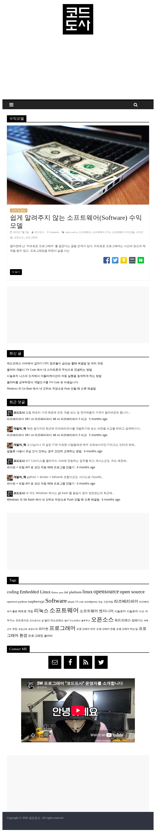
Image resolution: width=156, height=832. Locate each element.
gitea (61, 592)
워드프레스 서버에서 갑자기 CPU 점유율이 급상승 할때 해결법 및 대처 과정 (55, 363)
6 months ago (93, 451)
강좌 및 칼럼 (18, 210)
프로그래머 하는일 (127, 629)
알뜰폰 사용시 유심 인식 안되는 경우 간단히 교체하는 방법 (44, 451)
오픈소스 (19, 237)
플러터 (48, 635)
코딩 (14, 629)
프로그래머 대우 (85, 629)
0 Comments (53, 232)
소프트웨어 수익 (101, 232)
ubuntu (71, 602)
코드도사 (39, 232)
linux (87, 591)
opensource (106, 591)
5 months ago (98, 419)
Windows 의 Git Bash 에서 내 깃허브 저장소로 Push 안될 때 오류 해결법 (51, 388)
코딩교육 (22, 629)
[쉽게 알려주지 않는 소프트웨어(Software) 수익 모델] (78, 128)
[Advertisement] (78, 69)
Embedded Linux (35, 591)
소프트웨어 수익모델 (123, 232)
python (22, 601)
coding (13, 592)
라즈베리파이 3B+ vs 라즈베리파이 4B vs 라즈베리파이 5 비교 (47, 419)
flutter (54, 592)
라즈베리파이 (126, 601)
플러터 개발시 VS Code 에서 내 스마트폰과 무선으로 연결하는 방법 (49, 369)
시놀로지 (120, 611)
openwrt (12, 601)
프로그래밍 (35, 635)
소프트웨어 (85, 232)
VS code (79, 602)
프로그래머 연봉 (105, 629)
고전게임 (108, 602)
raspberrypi (36, 601)
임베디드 (137, 620)
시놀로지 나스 (135, 611)
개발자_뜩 (19, 428)
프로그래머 (31, 237)
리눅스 (41, 610)
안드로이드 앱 (37, 620)
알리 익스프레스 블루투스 (77, 620)
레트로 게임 (25, 611)
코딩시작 (33, 629)
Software (56, 600)
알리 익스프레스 (54, 620)
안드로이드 (22, 620)
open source (71, 232)
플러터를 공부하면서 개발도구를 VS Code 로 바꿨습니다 (42, 382)
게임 (100, 602)
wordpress (90, 601)
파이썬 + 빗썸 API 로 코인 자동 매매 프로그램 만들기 (41, 467)
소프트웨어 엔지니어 (97, 611)
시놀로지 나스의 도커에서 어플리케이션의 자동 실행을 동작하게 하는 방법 (54, 376)
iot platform (73, 592)
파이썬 (43, 629)
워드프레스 (123, 620)
